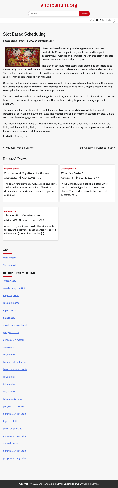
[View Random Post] (90, 20)
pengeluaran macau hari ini (15, 325)
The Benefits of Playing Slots (22, 215)
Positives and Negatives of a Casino (26, 173)
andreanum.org (59, 4)
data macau (9, 347)
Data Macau (9, 257)
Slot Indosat (9, 265)
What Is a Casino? (72, 173)
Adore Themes (90, 483)
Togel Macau (9, 280)
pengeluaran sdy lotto (14, 458)
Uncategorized (21, 136)
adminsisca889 (46, 40)
